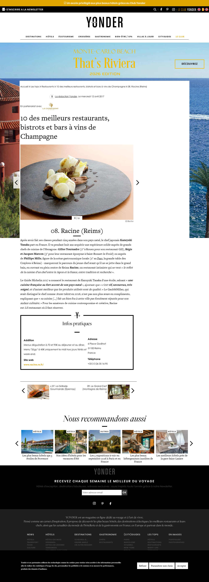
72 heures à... (81, 539)
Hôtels (50, 36)
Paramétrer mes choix (162, 565)
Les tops (35, 86)
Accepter (181, 565)
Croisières (84, 36)
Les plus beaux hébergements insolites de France (138, 458)
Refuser (142, 565)
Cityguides (164, 36)
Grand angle (81, 542)
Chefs (102, 539)
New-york (129, 547)
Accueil (24, 86)
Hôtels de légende (55, 545)
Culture (31, 547)
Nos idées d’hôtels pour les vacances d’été (71, 457)
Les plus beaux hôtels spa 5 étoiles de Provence (37, 457)
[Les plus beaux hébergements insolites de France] (138, 452)
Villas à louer (145, 36)
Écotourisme (66, 36)
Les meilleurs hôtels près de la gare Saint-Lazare (171, 457)
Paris (127, 539)
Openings (51, 542)
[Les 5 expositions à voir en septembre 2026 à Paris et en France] (105, 452)
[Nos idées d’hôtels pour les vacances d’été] (71, 452)
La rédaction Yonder (66, 96)
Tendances (51, 547)
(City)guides (132, 534)
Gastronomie (103, 36)
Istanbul (128, 545)
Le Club (180, 36)
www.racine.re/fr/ (34, 364)
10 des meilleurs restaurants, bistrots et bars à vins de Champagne (91, 86)
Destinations (33, 36)
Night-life (153, 547)
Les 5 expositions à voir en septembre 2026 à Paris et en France (105, 458)
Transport (32, 542)
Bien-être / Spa (123, 36)
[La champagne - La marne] (50, 106)
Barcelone (129, 542)
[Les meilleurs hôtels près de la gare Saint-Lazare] (172, 452)
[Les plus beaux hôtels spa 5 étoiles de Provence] (37, 452)
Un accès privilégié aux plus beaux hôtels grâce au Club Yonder (104, 3)
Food (30, 545)
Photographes (177, 542)
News (30, 534)
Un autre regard (83, 545)
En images (175, 534)
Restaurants (48, 86)
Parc (100, 258)
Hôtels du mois (54, 539)
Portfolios (175, 539)
